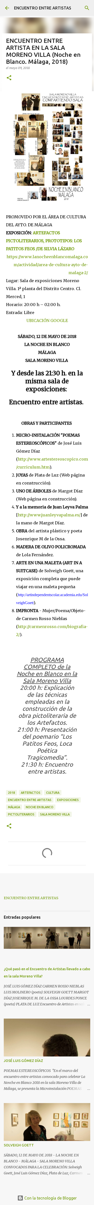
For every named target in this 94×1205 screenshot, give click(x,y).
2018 (11, 792)
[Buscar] (87, 8)
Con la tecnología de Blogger (50, 1198)
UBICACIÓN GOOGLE (47, 320)
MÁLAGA (14, 807)
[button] (9, 78)
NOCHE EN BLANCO (39, 807)
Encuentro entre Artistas (29, 800)
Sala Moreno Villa (55, 814)
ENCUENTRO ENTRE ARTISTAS (42, 8)
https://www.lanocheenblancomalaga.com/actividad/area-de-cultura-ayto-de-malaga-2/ (47, 264)
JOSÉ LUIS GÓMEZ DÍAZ (23, 1061)
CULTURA (52, 792)
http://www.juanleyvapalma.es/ (49, 514)
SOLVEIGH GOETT (19, 1145)
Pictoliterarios (21, 814)
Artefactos (30, 792)
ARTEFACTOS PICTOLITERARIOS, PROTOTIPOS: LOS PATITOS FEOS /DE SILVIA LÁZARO (44, 240)
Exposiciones (68, 800)
